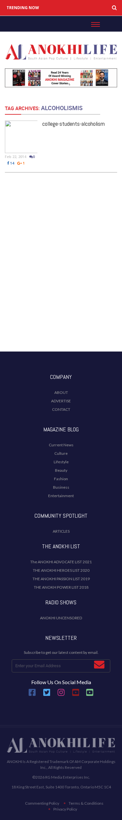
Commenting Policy (42, 803)
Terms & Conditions (86, 803)
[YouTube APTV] (76, 694)
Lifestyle (61, 461)
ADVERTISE (61, 400)
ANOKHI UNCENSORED (61, 617)
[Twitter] (46, 694)
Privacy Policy (65, 809)
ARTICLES (61, 531)
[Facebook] (32, 694)
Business (61, 487)
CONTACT (61, 409)
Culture (61, 453)
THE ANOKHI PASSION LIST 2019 (61, 578)
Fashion (61, 478)
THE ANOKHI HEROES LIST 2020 (61, 570)
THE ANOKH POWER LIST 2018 (61, 587)
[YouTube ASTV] (89, 694)
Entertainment (61, 495)
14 (11, 163)
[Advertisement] (61, 279)
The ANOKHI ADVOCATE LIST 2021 (61, 561)
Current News (61, 444)
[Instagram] (61, 694)
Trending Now (23, 8)
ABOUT (61, 392)
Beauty (61, 470)
